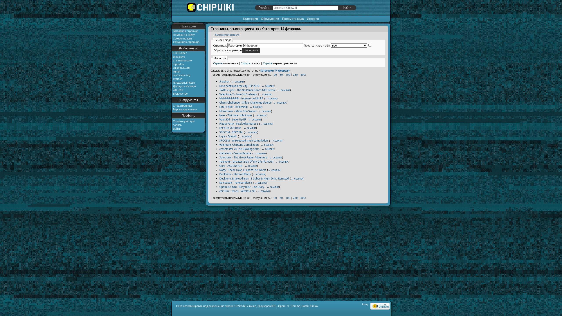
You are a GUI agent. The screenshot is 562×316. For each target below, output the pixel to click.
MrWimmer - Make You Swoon (237, 111)
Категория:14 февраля (227, 35)
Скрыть (218, 63)
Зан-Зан (178, 90)
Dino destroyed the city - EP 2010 (239, 86)
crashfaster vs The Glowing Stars (239, 149)
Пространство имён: (317, 45)
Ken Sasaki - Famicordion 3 (235, 183)
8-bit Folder (180, 53)
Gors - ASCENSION (230, 166)
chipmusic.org (181, 67)
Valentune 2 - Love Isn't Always (238, 94)
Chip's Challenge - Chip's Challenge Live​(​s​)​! (245, 102)
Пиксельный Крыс (184, 82)
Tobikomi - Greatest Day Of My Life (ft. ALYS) (246, 161)
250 (295, 75)
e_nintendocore (182, 60)
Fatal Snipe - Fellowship (233, 107)
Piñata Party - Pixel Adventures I (238, 124)
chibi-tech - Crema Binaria (235, 153)
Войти (177, 128)
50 (281, 75)
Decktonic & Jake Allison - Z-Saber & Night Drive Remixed (254, 178)
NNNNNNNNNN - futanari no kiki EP (241, 98)
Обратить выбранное (228, 50)
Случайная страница (186, 42)
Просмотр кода (293, 18)
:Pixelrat (224, 81)
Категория (250, 18)
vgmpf (176, 71)
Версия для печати (185, 109)
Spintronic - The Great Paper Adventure (243, 157)
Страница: (220, 45)
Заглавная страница (185, 31)
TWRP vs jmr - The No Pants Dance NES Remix (247, 90)
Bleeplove (179, 56)
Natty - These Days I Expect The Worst (242, 170)
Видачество (180, 93)
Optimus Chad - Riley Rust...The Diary (241, 187)
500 (303, 75)
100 (288, 75)
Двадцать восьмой (184, 86)
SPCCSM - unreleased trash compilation (243, 140)
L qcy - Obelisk (228, 136)
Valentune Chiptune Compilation (239, 145)
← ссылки (237, 81)
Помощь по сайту (184, 34)
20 (275, 75)
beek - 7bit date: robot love (235, 115)
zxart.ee (177, 79)
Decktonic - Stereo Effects (235, 174)
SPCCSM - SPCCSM (231, 132)
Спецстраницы (182, 105)
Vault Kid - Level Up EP (232, 119)
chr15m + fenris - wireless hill (237, 191)
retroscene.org (181, 75)
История (313, 18)
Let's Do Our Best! (230, 128)
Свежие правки (182, 38)
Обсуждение (270, 18)
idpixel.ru (178, 64)
